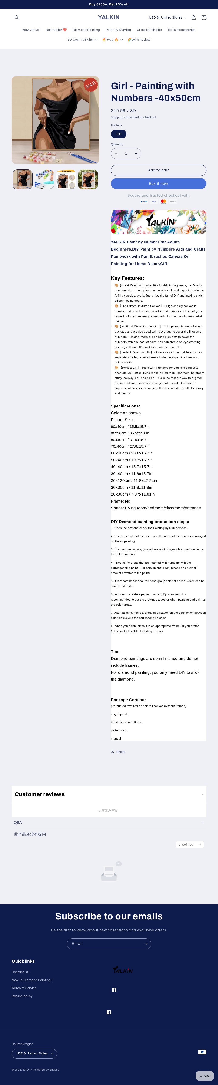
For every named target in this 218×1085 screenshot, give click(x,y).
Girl (118, 134)
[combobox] (190, 844)
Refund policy (22, 996)
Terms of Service (24, 988)
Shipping (117, 117)
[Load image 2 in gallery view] (44, 179)
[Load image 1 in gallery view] (22, 179)
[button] (17, 17)
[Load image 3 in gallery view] (66, 179)
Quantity (117, 144)
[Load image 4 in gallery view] (88, 179)
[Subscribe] (146, 943)
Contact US (20, 972)
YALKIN (28, 1069)
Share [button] (120, 752)
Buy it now (158, 183)
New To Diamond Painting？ (33, 980)
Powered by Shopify (46, 1069)
